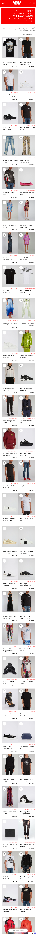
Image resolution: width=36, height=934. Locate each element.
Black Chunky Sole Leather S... (25, 389)
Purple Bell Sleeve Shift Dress (25, 259)
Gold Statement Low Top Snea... (10, 552)
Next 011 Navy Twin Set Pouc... (27, 747)
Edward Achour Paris (11, 386)
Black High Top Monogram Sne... (25, 813)
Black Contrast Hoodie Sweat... (24, 617)
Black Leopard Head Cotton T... (26, 780)
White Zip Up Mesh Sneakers (25, 96)
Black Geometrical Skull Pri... (9, 63)
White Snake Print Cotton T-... (9, 878)
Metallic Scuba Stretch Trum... (8, 259)
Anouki (33, 353)
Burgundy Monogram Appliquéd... (10, 454)
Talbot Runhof (14, 255)
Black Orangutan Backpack (9, 682)
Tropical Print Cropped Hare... (8, 650)
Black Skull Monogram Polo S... (27, 128)
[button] (28, 34)
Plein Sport (14, 125)
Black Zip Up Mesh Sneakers (25, 454)
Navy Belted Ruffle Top (25, 422)
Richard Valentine (12, 451)
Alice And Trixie (13, 223)
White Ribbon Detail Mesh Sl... (9, 389)
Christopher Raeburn (12, 679)
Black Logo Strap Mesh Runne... (9, 128)
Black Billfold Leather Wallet (10, 845)
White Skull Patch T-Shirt (26, 519)
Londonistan (31, 646)
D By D (33, 711)
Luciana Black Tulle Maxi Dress (9, 617)
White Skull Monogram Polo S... (9, 96)
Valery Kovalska (13, 321)
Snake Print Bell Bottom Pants (24, 161)
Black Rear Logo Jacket (8, 780)
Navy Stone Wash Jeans (25, 487)
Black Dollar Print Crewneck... (25, 910)
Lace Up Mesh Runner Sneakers (10, 910)
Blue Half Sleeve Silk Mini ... (9, 226)
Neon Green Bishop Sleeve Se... (26, 356)
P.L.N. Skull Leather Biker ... (9, 193)
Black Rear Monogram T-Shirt (9, 291)
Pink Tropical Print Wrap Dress (25, 226)
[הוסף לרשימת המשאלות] (21, 39)
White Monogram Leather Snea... (9, 519)
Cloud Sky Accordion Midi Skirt (10, 324)
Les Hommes (14, 353)
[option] (26, 47)
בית (34, 27)
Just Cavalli (31, 158)
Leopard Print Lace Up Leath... (10, 715)
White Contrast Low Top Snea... (26, 552)
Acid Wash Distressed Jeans (10, 161)
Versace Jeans (30, 92)
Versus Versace (13, 418)
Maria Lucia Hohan (12, 614)
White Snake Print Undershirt (25, 291)
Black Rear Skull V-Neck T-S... (9, 487)
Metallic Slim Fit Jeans (27, 323)
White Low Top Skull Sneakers (9, 584)
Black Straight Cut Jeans (9, 422)
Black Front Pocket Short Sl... (25, 715)
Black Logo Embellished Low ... (25, 584)
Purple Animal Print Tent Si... (9, 813)
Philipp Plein (31, 60)
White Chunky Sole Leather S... (9, 356)
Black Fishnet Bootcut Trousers (26, 845)
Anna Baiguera (30, 190)
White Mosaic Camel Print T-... (26, 650)
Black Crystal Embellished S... (8, 747)
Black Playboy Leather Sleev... (27, 878)
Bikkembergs (31, 744)
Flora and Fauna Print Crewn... (26, 682)
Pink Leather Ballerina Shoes (26, 193)
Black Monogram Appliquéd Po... (25, 63)
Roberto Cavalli (30, 288)
